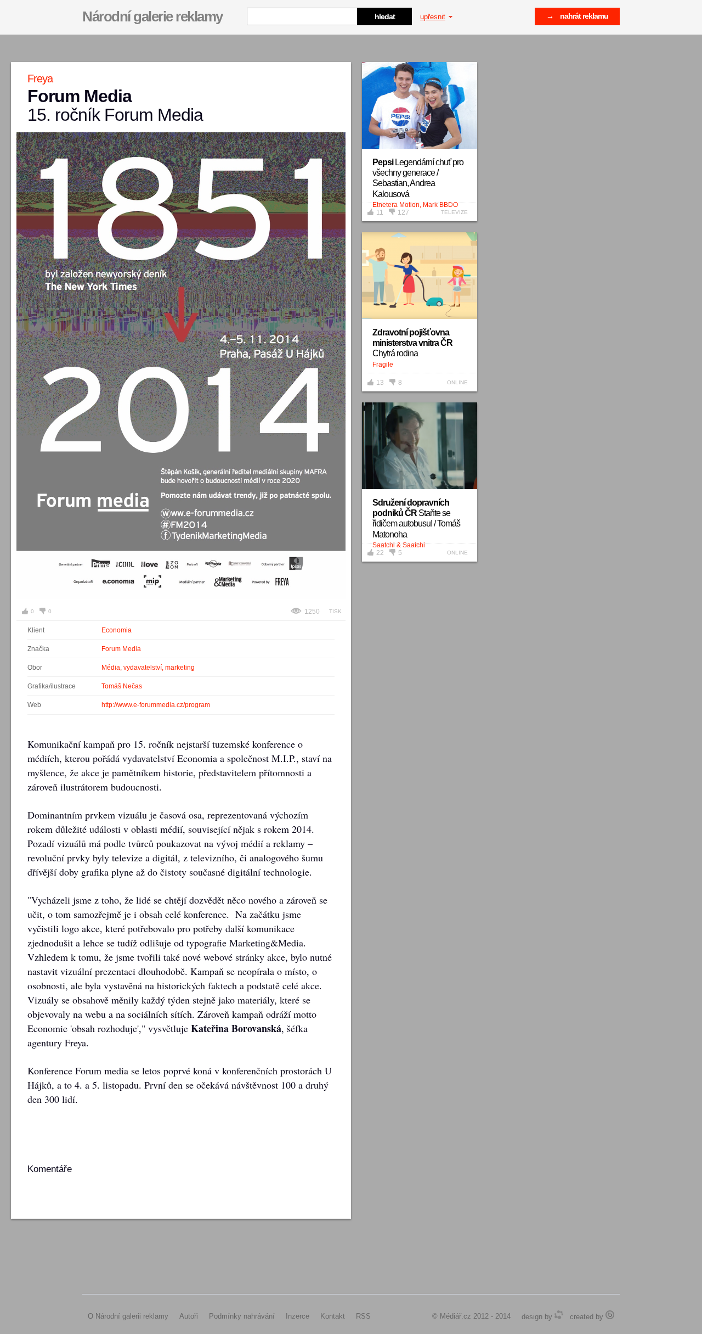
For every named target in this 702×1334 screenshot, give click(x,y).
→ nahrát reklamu (577, 16)
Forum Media (121, 649)
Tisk (335, 611)
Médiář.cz (455, 1316)
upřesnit (432, 17)
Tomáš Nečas (121, 686)
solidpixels (609, 1314)
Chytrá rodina (412, 343)
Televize (454, 212)
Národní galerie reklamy (152, 16)
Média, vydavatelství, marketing (148, 667)
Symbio (558, 1314)
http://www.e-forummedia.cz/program (155, 705)
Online (457, 382)
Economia (116, 630)
